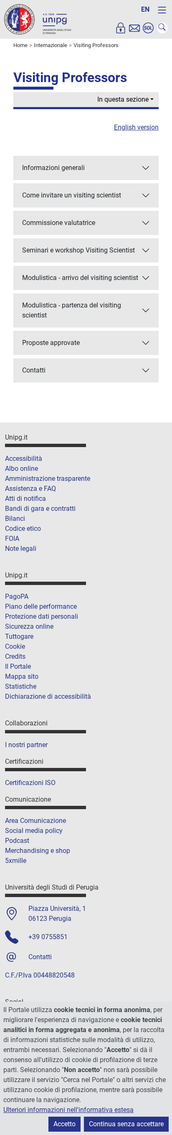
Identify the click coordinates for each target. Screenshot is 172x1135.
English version (136, 127)
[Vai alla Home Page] (37, 19)
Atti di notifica (25, 498)
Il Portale (18, 666)
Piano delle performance (41, 606)
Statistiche (20, 686)
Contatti (40, 957)
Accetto (64, 1124)
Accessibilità (23, 458)
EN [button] (145, 9)
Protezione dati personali (41, 616)
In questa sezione (123, 99)
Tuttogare (19, 636)
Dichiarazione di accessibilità (48, 696)
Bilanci (15, 518)
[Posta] (134, 27)
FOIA (12, 538)
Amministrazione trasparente (47, 478)
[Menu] (162, 10)
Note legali (20, 548)
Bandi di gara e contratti (40, 508)
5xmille (15, 861)
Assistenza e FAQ (30, 488)
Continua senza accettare (126, 1124)
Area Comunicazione (35, 821)
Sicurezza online (29, 626)
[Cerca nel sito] (162, 27)
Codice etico (23, 528)
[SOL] (148, 27)
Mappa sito (21, 676)
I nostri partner (26, 745)
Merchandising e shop (37, 851)
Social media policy (34, 831)
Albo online (21, 468)
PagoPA (16, 596)
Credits (15, 656)
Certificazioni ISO (30, 783)
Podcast (17, 841)
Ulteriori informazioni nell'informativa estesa (68, 1110)
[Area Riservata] (120, 27)
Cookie (15, 646)
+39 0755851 (48, 937)
